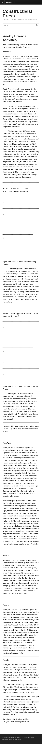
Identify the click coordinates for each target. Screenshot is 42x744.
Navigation (10, 2)
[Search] (37, 25)
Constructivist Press (17, 13)
